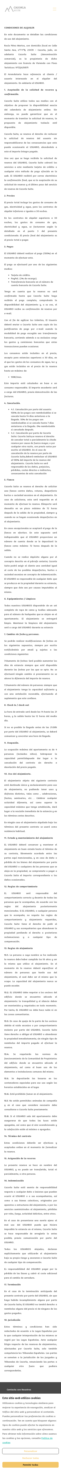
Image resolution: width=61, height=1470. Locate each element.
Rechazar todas (30, 1458)
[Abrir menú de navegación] (54, 9)
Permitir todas (30, 1464)
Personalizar (30, 1451)
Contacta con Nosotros (19, 1389)
